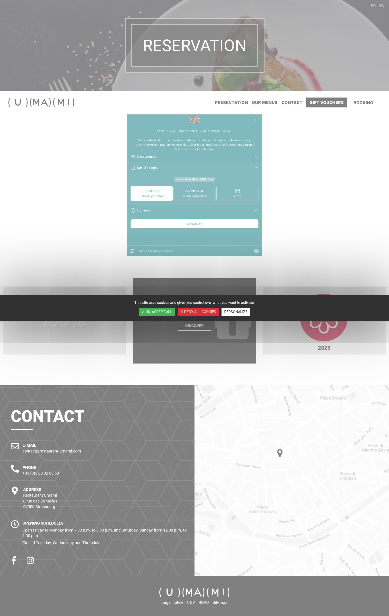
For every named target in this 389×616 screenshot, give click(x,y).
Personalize (235, 312)
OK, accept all (158, 312)
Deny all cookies (199, 312)
